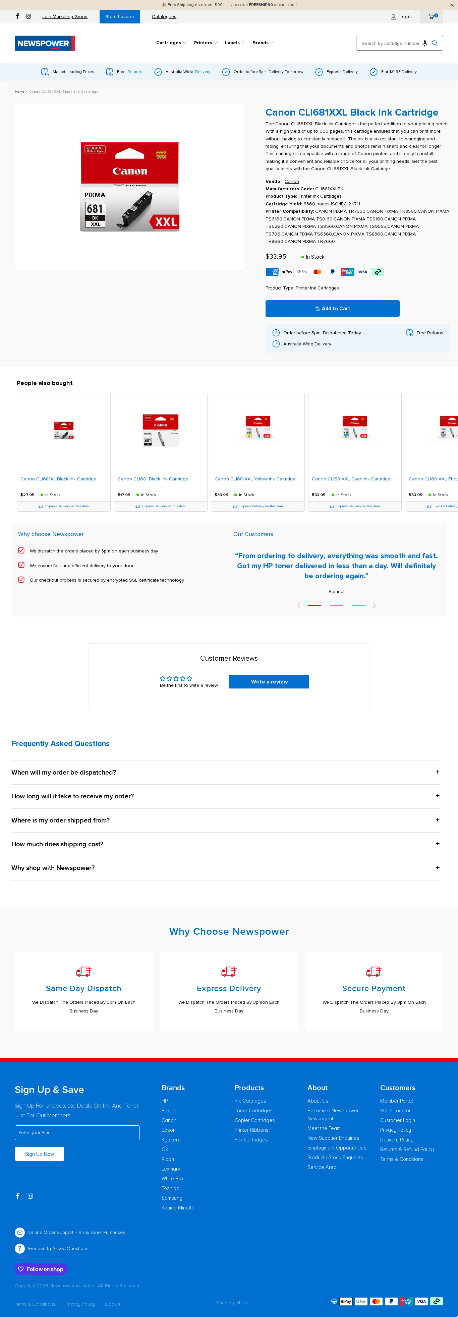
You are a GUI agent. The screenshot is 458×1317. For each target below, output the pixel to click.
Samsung (172, 1198)
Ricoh (168, 1159)
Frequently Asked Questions (58, 1248)
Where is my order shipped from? (60, 820)
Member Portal (396, 1101)
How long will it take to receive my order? (72, 796)
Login (406, 16)
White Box (172, 1179)
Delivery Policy (396, 1140)
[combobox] (399, 43)
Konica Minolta (178, 1208)
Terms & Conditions (401, 1159)
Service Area (322, 1167)
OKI (166, 1149)
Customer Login (397, 1120)
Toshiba (170, 1188)
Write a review (269, 681)
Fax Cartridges (251, 1140)
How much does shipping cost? (57, 844)
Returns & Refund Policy (407, 1149)
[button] (171, 43)
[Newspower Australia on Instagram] (29, 17)
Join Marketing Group (65, 16)
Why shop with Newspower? (53, 868)
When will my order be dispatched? (63, 773)
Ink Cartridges (250, 1101)
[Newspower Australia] (45, 43)
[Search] (434, 43)
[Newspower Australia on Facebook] (17, 17)
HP (165, 1101)
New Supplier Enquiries (333, 1138)
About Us (317, 1101)
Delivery (202, 71)
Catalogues (164, 16)
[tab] (314, 605)
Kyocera (171, 1140)
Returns (134, 71)
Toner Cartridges (254, 1111)
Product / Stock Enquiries (335, 1158)
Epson (169, 1130)
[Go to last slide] (298, 605)
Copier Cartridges (255, 1120)
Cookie (112, 1304)
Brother (170, 1111)
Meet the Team (324, 1128)
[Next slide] (374, 605)
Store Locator (119, 16)
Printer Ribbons (252, 1130)
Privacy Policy (395, 1130)
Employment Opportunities (336, 1148)
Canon (169, 1120)
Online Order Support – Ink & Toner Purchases (76, 1232)
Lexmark (171, 1169)
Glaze (242, 1303)
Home (19, 92)
